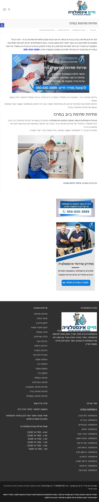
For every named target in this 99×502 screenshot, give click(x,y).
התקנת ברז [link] (42, 373)
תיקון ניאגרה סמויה (39, 327)
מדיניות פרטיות (11, 486)
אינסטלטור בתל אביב (87, 415)
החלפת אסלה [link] (41, 359)
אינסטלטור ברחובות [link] (88, 465)
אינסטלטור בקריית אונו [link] (87, 443)
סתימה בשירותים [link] (39, 382)
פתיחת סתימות (40, 313)
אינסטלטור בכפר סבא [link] (87, 434)
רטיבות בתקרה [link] (40, 350)
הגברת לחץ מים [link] (40, 355)
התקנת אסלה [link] (41, 368)
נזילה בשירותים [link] (40, 336)
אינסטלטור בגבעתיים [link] (88, 424)
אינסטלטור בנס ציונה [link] (88, 470)
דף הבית (93, 30)
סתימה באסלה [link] (40, 377)
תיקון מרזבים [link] (41, 323)
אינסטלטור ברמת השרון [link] (86, 461)
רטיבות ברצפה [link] (40, 345)
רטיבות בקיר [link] (41, 341)
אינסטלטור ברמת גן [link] (88, 456)
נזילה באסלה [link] (41, 332)
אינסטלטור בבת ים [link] (88, 420)
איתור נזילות (42, 318)
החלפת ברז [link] (42, 364)
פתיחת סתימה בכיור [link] (38, 391)
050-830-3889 (31, 49)
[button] (2, 25)
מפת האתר (92, 489)
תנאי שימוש (35, 486)
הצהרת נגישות (23, 486)
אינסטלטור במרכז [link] (88, 409)
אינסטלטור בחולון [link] (89, 429)
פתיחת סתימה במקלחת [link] (36, 396)
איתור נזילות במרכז (72, 183)
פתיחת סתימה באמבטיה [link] (36, 387)
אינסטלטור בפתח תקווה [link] (86, 438)
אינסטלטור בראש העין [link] (87, 447)
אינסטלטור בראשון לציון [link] (86, 452)
